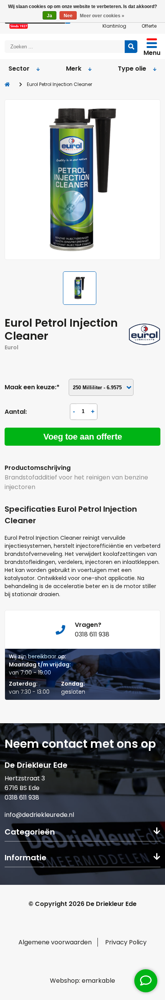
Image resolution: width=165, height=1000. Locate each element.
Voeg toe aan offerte (82, 436)
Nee (68, 15)
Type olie (132, 68)
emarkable (98, 980)
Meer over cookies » (102, 15)
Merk (73, 68)
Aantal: (16, 411)
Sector (19, 68)
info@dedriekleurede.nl (39, 814)
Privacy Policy (126, 942)
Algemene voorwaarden (55, 942)
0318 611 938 (22, 797)
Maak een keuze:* (32, 387)
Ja (49, 15)
